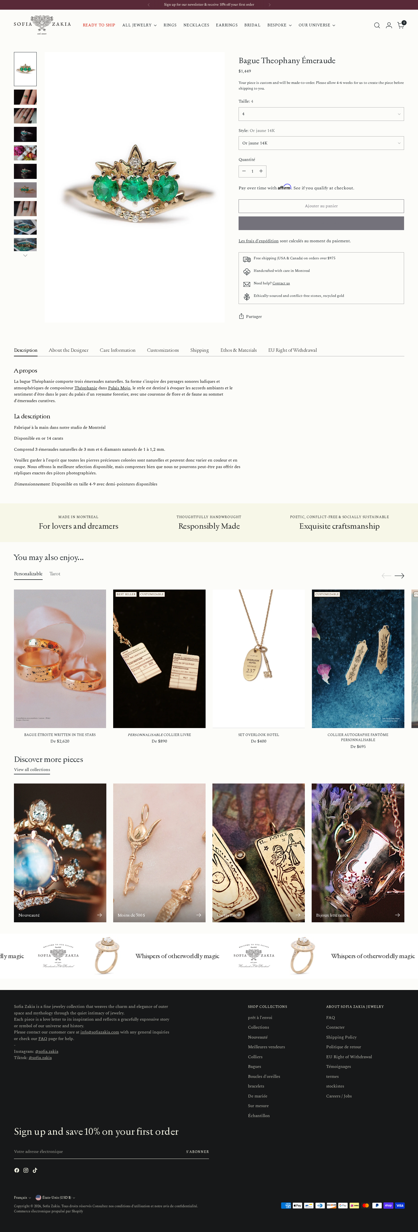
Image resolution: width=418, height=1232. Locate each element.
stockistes (335, 1086)
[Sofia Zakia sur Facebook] (17, 1171)
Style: (257, 131)
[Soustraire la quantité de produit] (244, 171)
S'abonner (197, 1152)
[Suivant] (269, 5)
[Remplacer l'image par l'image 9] (25, 227)
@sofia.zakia (46, 1051)
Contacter (335, 1027)
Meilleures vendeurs (266, 1047)
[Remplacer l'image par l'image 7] (25, 189)
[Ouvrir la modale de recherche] (377, 25)
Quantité (247, 160)
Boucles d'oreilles (264, 1076)
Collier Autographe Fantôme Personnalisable (358, 737)
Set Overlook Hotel (258, 735)
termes (332, 1076)
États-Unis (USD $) (56, 1197)
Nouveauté (258, 1037)
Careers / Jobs (339, 1096)
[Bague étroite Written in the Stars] (60, 659)
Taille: (246, 101)
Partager (254, 316)
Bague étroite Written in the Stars (60, 735)
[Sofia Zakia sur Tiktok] (35, 1171)
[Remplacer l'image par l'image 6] (25, 171)
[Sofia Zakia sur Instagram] (26, 1171)
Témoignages (338, 1066)
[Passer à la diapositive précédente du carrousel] (386, 576)
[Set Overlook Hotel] (259, 659)
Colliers (255, 1057)
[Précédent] (148, 5)
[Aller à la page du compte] (389, 25)
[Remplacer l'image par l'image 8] (25, 208)
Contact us (281, 283)
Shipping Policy (341, 1037)
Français (20, 1197)
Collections (258, 1027)
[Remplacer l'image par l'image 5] (25, 152)
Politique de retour (343, 1047)
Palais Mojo (119, 388)
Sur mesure (258, 1106)
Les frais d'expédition (259, 241)
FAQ (42, 1038)
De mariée (257, 1096)
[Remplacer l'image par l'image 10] (25, 245)
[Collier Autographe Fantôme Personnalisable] (358, 659)
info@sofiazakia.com (99, 1032)
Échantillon (259, 1116)
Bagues (254, 1066)
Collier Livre (159, 735)
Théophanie (86, 388)
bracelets (256, 1086)
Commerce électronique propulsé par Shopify (48, 1211)
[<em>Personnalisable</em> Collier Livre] (159, 659)
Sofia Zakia (51, 1206)
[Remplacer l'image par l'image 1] (25, 69)
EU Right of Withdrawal (349, 1057)
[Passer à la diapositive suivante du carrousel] (399, 575)
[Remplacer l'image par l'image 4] (25, 134)
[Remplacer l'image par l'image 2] (25, 97)
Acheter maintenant (321, 223)
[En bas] (25, 255)
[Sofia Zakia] (42, 25)
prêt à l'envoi (260, 1017)
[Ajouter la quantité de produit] (261, 171)
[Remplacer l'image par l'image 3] (25, 115)
